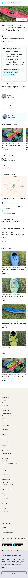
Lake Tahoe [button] (5, 498)
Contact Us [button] (4, 421)
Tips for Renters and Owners (9, 484)
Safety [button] (3, 437)
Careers (4, 400)
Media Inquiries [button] (5, 402)
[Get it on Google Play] (18, 545)
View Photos (21, 19)
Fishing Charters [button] (6, 450)
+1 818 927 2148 (6, 530)
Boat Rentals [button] (5, 445)
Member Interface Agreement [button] (9, 415)
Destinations (5, 482)
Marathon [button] (4, 519)
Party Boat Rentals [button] (6, 466)
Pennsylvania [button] (14, 41)
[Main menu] (26, 3)
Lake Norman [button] (5, 511)
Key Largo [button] (4, 514)
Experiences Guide (6, 479)
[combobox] (13, 2)
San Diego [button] (4, 500)
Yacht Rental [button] (5, 458)
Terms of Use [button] (18, 561)
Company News (6, 474)
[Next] (24, 124)
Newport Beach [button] (5, 506)
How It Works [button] (5, 429)
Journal (4, 470)
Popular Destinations (8, 489)
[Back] (21, 124)
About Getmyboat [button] (6, 397)
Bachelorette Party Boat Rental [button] (9, 463)
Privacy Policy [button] (5, 408)
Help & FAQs (5, 527)
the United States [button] (5, 41)
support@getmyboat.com (8, 532)
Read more (4, 241)
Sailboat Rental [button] (5, 461)
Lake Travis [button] (4, 503)
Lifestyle (4, 477)
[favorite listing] (5, 33)
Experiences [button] (5, 441)
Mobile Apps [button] (5, 434)
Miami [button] (3, 493)
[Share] (2, 33)
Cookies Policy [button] (5, 410)
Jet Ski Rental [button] (5, 448)
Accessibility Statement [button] (7, 413)
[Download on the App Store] (7, 545)
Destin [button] (3, 516)
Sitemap (4, 418)
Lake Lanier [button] (4, 495)
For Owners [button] (4, 431)
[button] (12, 135)
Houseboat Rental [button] (6, 453)
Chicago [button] (4, 508)
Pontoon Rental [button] (5, 455)
